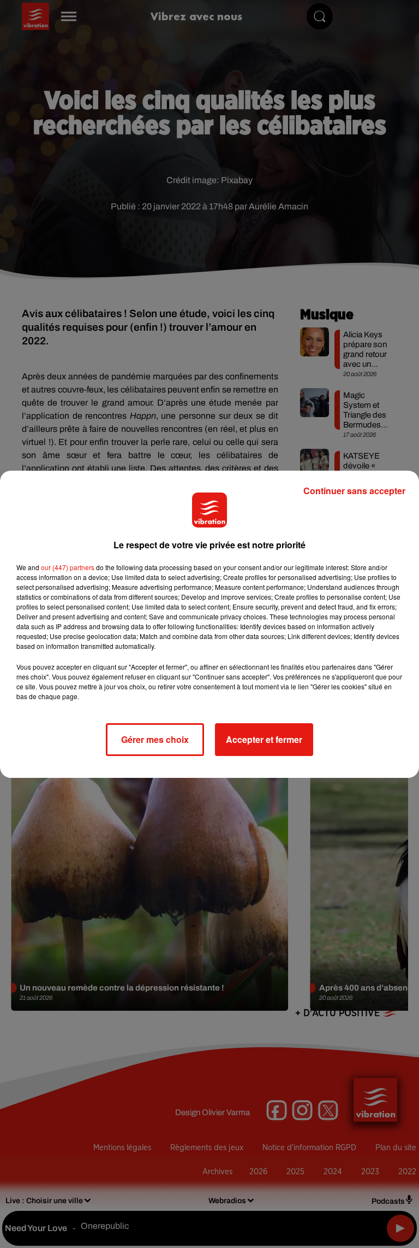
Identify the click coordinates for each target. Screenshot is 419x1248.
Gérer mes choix (155, 739)
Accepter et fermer (264, 739)
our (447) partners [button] (67, 567)
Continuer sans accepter (354, 490)
